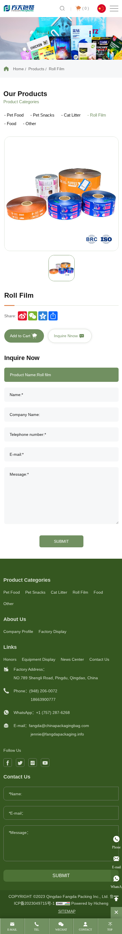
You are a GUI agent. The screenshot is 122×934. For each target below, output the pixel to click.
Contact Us (99, 659)
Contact (85, 929)
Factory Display (52, 631)
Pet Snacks (43, 115)
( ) (85, 8)
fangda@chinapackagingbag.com (59, 725)
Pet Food (15, 115)
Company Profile (18, 631)
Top (110, 929)
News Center (72, 659)
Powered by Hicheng (89, 903)
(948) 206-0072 (43, 691)
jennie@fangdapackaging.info (57, 734)
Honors (9, 659)
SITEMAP (66, 911)
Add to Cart (20, 336)
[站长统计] (63, 903)
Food (11, 123)
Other (31, 123)
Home (18, 69)
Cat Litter (72, 115)
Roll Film (56, 69)
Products (36, 69)
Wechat (61, 929)
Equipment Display (38, 659)
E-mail (12, 929)
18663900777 (43, 699)
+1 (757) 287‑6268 (53, 712)
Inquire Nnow (66, 336)
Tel (36, 929)
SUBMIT (61, 541)
